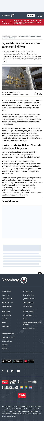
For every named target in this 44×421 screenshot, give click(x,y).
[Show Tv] (21, 387)
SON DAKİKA (5, 22)
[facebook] (7, 371)
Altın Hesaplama (28, 315)
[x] (3, 371)
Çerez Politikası (7, 341)
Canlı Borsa (6, 326)
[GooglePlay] (18, 361)
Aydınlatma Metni (8, 337)
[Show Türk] (26, 387)
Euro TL (4, 323)
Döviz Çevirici (6, 315)
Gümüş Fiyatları (28, 311)
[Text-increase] (36, 93)
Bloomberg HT (6, 36)
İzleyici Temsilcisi (29, 328)
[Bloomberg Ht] (30, 381)
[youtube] (18, 371)
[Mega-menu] (41, 15)
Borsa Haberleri (7, 299)
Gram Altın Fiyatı (28, 295)
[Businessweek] (10, 387)
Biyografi (5, 345)
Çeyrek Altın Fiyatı (29, 299)
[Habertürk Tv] (13, 381)
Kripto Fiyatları (7, 306)
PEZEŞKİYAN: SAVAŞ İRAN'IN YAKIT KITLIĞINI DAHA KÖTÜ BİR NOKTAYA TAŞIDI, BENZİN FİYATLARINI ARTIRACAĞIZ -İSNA (28, 22)
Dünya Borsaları (7, 302)
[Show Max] (30, 387)
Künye (25, 319)
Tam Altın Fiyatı (28, 302)
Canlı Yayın (6, 295)
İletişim (4, 348)
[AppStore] (7, 361)
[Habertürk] (5, 381)
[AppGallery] (29, 361)
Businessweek (6, 291)
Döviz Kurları (6, 311)
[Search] (38, 15)
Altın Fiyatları (27, 291)
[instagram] (12, 371)
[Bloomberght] (8, 15)
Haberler (14, 36)
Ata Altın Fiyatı (28, 306)
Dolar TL (4, 319)
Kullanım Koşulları (8, 334)
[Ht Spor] (20, 381)
